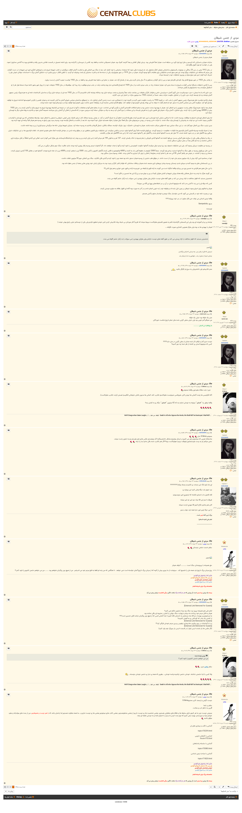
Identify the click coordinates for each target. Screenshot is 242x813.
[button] (4, 46)
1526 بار (222, 422)
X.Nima (204, 386)
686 (231, 225)
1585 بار (222, 232)
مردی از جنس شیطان (226, 38)
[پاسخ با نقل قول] (8, 51)
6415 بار (223, 574)
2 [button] (10, 46)
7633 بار (222, 514)
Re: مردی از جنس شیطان (201, 216)
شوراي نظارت (190, 42)
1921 (231, 569)
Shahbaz (227, 41)
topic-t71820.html (205, 759)
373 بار (224, 326)
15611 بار (223, 87)
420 (231, 414)
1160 (231, 80)
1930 (231, 506)
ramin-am (203, 314)
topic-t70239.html (205, 731)
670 (231, 321)
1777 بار (222, 327)
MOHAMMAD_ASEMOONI (208, 41)
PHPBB (125, 802)
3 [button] (7, 46)
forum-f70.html (206, 738)
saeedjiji (203, 219)
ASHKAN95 (202, 54)
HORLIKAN (202, 481)
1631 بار (223, 420)
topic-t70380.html (205, 748)
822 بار (224, 230)
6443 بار (222, 89)
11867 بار (222, 575)
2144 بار (223, 513)
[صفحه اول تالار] (121, 12)
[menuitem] (224, 22)
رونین (196, 41)
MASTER (220, 41)
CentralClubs (118, 802)
